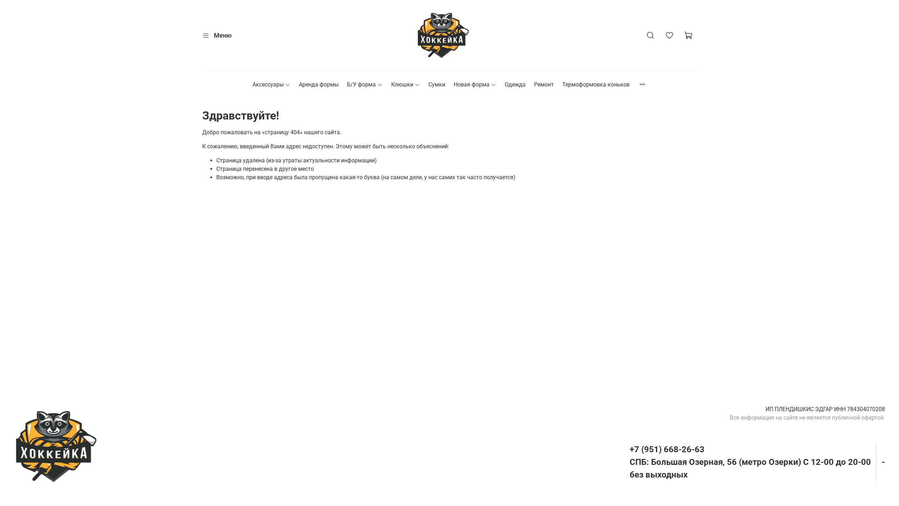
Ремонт (544, 84)
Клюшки (402, 84)
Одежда (515, 84)
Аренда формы (319, 84)
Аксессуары (268, 84)
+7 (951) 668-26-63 (667, 449)
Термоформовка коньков (596, 84)
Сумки (436, 84)
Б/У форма (361, 84)
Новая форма (472, 84)
